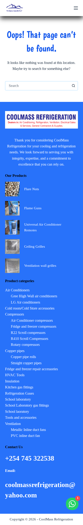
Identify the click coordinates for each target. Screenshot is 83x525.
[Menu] (76, 8)
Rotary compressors (25, 345)
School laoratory (17, 411)
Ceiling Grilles (34, 246)
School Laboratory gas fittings (27, 405)
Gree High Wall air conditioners (34, 296)
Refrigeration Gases (19, 393)
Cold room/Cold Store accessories (29, 308)
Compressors (14, 314)
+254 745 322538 (30, 458)
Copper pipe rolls (23, 357)
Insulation (12, 381)
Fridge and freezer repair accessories (31, 369)
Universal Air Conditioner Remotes (42, 227)
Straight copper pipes (26, 363)
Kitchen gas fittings (19, 387)
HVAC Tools (14, 375)
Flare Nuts (31, 189)
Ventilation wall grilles (40, 265)
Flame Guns (33, 208)
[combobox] (37, 85)
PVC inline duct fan (25, 436)
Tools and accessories (20, 417)
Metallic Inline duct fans (28, 430)
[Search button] (73, 85)
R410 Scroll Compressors (29, 339)
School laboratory (18, 399)
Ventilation (13, 424)
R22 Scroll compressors (28, 333)
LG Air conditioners (25, 302)
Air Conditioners (17, 290)
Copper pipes (14, 351)
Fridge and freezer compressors (33, 326)
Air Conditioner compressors (32, 320)
